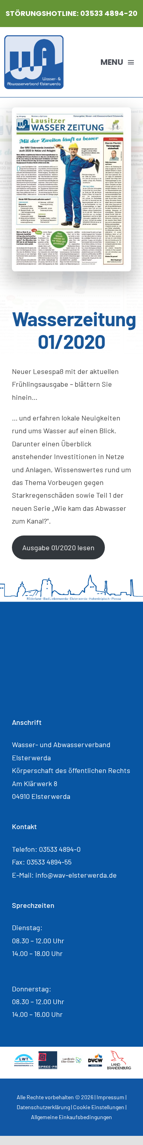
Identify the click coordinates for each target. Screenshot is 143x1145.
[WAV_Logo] (34, 38)
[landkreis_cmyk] (71, 1058)
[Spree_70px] (48, 1054)
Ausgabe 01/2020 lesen (58, 547)
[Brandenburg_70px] (119, 1054)
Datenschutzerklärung (43, 1107)
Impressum (110, 1097)
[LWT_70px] (24, 1056)
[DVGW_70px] (95, 1056)
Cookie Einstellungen (98, 1107)
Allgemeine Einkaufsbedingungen (71, 1117)
